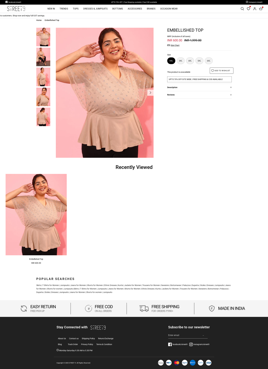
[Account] (254, 8)
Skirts (38, 285)
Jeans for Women (78, 285)
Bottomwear (175, 285)
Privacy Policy (87, 344)
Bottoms (117, 8)
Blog (60, 344)
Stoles (202, 285)
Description (172, 87)
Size (169, 55)
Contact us (74, 338)
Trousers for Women (151, 285)
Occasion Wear (169, 8)
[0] (248, 8)
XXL (171, 61)
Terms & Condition (104, 344)
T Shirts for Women (50, 285)
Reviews (171, 95)
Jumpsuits (64, 285)
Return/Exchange (105, 338)
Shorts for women (55, 289)
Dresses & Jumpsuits (95, 8)
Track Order (73, 344)
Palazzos (187, 285)
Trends (64, 8)
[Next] (150, 93)
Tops (76, 8)
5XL (199, 61)
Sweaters (165, 285)
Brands (151, 8)
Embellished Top (52, 20)
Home (39, 20)
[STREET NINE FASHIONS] (16, 8)
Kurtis (120, 285)
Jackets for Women (132, 285)
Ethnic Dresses (110, 285)
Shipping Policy (88, 338)
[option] (105, 93)
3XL (180, 61)
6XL (208, 61)
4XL (190, 61)
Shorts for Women (95, 285)
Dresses (210, 285)
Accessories (135, 8)
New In (51, 8)
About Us (62, 338)
